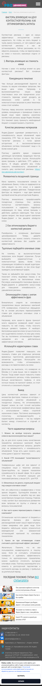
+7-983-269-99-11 (11, 633)
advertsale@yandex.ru (13, 639)
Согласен (21, 681)
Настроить (21, 676)
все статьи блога (26, 578)
